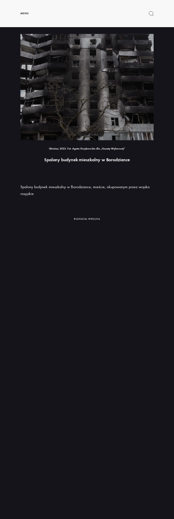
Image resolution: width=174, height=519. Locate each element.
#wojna (94, 218)
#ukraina (80, 218)
